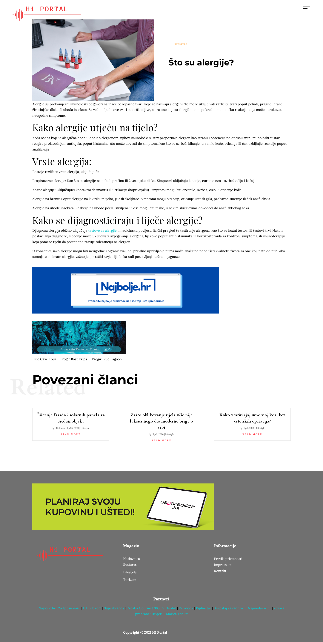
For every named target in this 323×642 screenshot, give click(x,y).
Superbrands (114, 608)
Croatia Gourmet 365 (143, 608)
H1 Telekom (92, 608)
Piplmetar (203, 608)
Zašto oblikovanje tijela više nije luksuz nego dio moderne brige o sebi (161, 421)
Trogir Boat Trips (73, 359)
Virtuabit (169, 608)
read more (71, 434)
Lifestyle (180, 44)
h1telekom (60, 428)
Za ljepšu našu (69, 608)
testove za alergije (102, 230)
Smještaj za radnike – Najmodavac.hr (243, 608)
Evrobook (186, 608)
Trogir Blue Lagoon (107, 359)
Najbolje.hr (47, 608)
